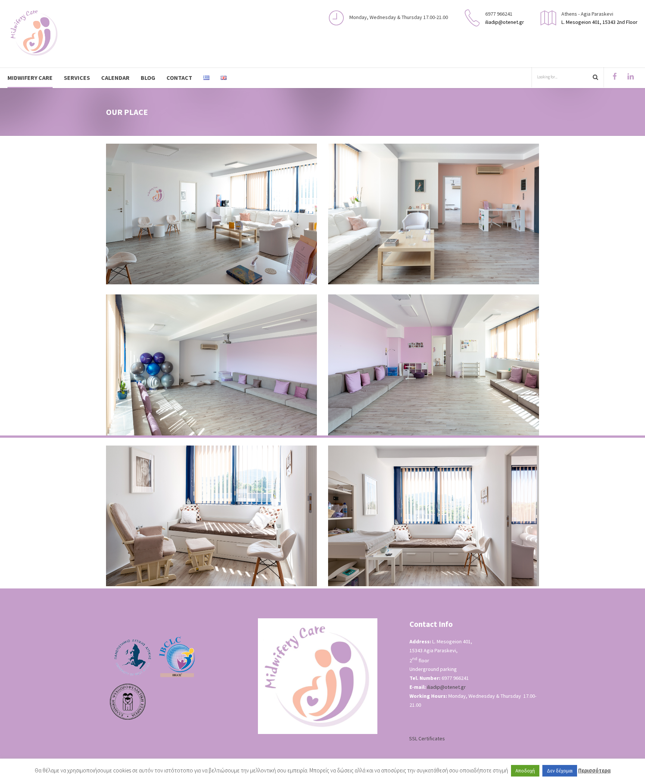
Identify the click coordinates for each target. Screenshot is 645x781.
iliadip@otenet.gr (446, 687)
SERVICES (77, 77)
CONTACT (179, 77)
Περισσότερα (594, 770)
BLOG (148, 77)
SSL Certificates (427, 738)
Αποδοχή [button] (525, 771)
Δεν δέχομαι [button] (560, 771)
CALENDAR (115, 77)
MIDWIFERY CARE (30, 77)
